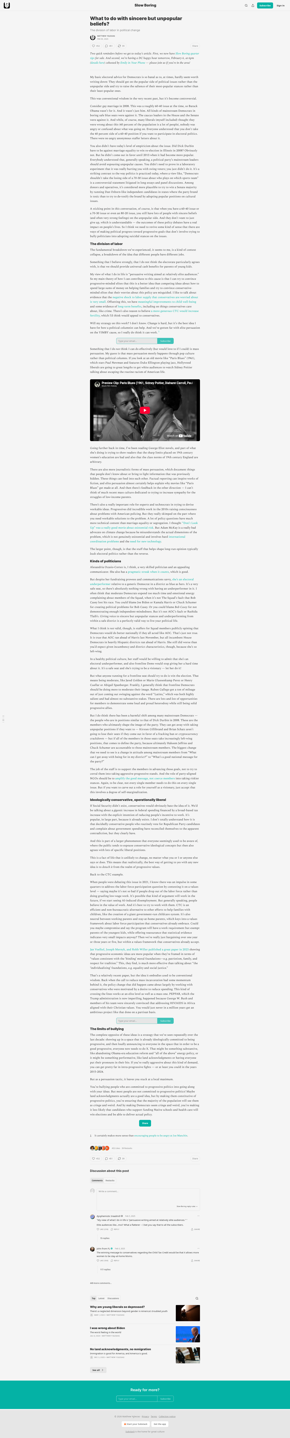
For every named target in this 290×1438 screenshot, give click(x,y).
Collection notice (167, 1416)
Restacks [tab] (110, 1180)
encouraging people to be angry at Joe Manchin (160, 1136)
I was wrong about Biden (107, 1328)
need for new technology (145, 541)
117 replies (105, 1269)
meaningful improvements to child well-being (167, 302)
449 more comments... (101, 1283)
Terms (154, 1416)
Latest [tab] (101, 1298)
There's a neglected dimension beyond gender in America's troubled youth (129, 1311)
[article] (145, 1313)
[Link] (85, 243)
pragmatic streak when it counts (148, 572)
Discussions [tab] (113, 1298)
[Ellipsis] (198, 1215)
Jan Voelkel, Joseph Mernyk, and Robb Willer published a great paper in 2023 (139, 949)
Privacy (145, 1416)
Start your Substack (137, 1424)
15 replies (104, 1238)
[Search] (246, 5)
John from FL (103, 1248)
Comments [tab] (97, 1180)
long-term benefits (129, 306)
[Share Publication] (253, 5)
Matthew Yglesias (106, 36)
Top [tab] (93, 1298)
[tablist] (103, 1180)
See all (96, 1370)
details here (97, 63)
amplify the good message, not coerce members (145, 778)
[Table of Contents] (3, 719)
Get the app (160, 1424)
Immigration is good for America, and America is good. (119, 1353)
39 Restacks (127, 1148)
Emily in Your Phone (132, 63)
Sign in (281, 5)
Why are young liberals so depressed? (117, 1307)
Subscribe (265, 5)
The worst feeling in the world (105, 1332)
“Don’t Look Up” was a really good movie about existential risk (144, 525)
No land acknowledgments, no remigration (120, 1349)
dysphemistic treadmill (108, 1216)
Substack (130, 1431)
